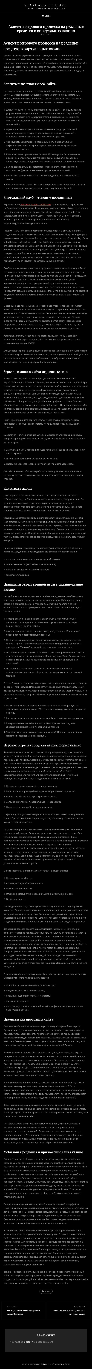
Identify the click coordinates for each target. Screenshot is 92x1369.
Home (47, 1291)
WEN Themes (65, 1364)
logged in (28, 1341)
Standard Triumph (46, 5)
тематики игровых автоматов (35, 204)
